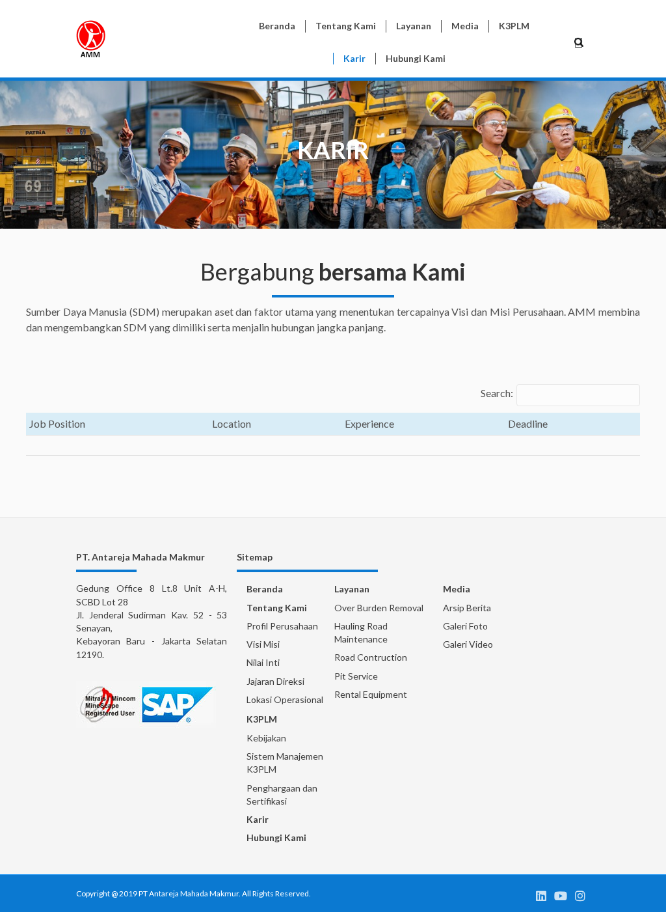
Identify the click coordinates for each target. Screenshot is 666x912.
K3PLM (261, 719)
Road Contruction (370, 657)
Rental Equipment (370, 694)
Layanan (351, 588)
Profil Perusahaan (282, 625)
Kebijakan (266, 737)
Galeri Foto (465, 625)
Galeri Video (468, 644)
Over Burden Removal (378, 607)
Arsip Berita (467, 607)
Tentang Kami (276, 607)
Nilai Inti (263, 662)
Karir (257, 819)
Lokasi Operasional (284, 699)
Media (456, 588)
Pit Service (356, 676)
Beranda (264, 588)
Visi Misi (263, 644)
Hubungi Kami (276, 837)
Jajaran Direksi (275, 681)
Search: (497, 393)
